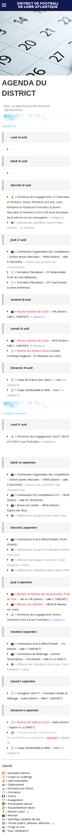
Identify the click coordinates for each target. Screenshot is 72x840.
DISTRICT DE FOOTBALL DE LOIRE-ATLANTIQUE (38, 5)
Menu (6, 5)
